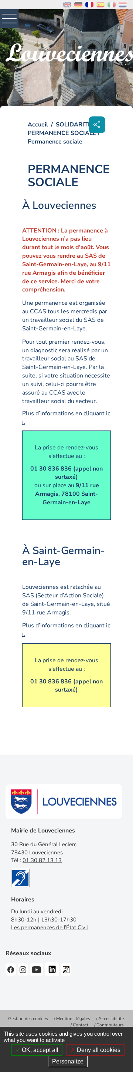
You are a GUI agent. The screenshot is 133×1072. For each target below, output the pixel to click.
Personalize (67, 1061)
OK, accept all (39, 1050)
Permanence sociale (55, 142)
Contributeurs (110, 1025)
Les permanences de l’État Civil (49, 927)
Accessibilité (111, 1019)
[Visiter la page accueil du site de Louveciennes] (69, 52)
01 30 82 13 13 (42, 860)
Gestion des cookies (28, 1019)
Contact (80, 1025)
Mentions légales (73, 1019)
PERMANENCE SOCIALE (62, 133)
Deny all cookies (97, 1050)
